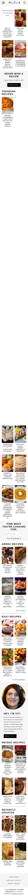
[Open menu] (3, 3)
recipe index (16, 538)
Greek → (23, 610)
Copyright (14, 877)
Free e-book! (14, 883)
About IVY (9, 736)
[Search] (21, 533)
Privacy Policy (14, 880)
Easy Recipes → (22, 679)
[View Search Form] (24, 3)
